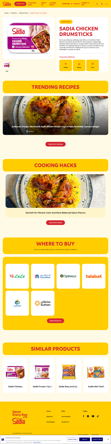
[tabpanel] (55, 121)
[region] (55, 439)
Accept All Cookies (97, 439)
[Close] (108, 439)
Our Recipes (50, 422)
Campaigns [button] (66, 4)
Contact (76, 4)
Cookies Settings (72, 439)
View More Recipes (55, 144)
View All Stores (55, 321)
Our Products (66, 417)
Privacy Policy (95, 434)
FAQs (63, 411)
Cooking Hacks (52, 4)
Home (6, 13)
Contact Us (65, 422)
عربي (106, 4)
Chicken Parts (23, 13)
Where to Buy (85, 4)
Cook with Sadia (32, 4)
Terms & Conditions (83, 434)
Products (20, 4)
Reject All (84, 439)
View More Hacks (55, 223)
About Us (43, 4)
